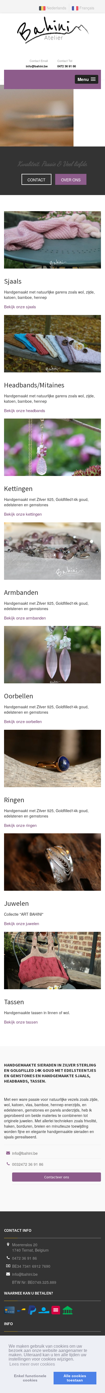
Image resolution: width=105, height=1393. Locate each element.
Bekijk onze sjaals (20, 306)
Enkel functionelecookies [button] (30, 1378)
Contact (36, 179)
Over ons (70, 179)
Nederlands (56, 7)
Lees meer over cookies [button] (32, 1364)
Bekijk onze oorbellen (23, 721)
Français (86, 7)
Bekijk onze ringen (20, 825)
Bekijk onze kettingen (23, 514)
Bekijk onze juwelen (21, 923)
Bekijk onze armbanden (25, 618)
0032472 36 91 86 (27, 1164)
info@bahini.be (25, 1153)
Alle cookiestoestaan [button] (75, 1378)
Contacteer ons (56, 1177)
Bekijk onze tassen (21, 1022)
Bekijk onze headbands (24, 410)
